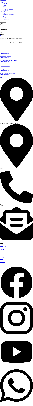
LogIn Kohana (2, 262)
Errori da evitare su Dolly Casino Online (5, 56)
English (3, 16)
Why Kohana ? (4, 6)
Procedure (4, 12)
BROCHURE (2, 249)
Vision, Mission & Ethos (5, 3)
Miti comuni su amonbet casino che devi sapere (6, 35)
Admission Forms (3, 244)
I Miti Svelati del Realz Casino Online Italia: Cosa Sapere (7, 73)
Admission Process (3, 246)
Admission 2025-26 (3, 11)
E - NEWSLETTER (3, 247)
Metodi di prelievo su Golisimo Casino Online (6, 39)
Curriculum (4, 7)
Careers (1, 259)
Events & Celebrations (3, 257)
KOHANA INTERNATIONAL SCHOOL (5, 53)
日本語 (3, 15)
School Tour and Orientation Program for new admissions (8, 14)
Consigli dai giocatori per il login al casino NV (6, 69)
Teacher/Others (4, 17)
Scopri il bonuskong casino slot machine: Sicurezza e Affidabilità (8, 60)
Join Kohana (2, 260)
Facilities (3, 8)
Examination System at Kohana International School (8, 9)
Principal (5, 5)
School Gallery (2, 18)
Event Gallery (4, 20)
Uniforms (4, 13)
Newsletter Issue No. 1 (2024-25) (6, 19)
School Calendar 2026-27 (5, 10)
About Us (2, 2)
